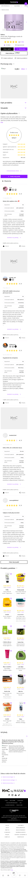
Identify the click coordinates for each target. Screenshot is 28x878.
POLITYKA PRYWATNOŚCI (11, 802)
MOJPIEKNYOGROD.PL (21, 832)
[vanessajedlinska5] (5, 500)
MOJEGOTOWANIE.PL (20, 830)
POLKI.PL (7, 834)
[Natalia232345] (5, 435)
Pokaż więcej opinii (14, 562)
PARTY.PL (7, 830)
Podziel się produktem (22, 58)
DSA (21, 802)
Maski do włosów (5, 9)
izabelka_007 (12, 277)
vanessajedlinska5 (13, 500)
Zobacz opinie (7, 49)
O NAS (6, 800)
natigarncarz (12, 344)
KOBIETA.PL (7, 837)
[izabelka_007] (5, 278)
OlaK (10, 188)
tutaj (12, 869)
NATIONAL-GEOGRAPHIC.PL (21, 834)
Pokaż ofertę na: (10, 53)
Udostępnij (23, 246)
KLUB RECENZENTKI (10, 805)
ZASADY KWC (20, 800)
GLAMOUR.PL (7, 832)
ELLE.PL (7, 825)
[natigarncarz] (5, 345)
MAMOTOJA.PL (20, 837)
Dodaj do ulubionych (8, 58)
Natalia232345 (12, 435)
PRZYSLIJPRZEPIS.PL (20, 827)
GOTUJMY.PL (21, 825)
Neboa (3, 34)
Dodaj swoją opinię (15, 176)
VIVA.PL (7, 827)
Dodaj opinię (22, 49)
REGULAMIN (12, 800)
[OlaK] (5, 188)
